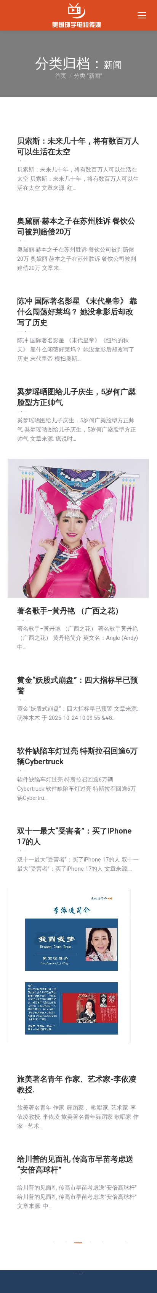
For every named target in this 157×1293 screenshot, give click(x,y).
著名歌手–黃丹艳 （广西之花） (70, 610)
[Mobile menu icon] (141, 15)
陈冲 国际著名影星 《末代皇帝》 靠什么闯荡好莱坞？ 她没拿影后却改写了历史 (77, 311)
